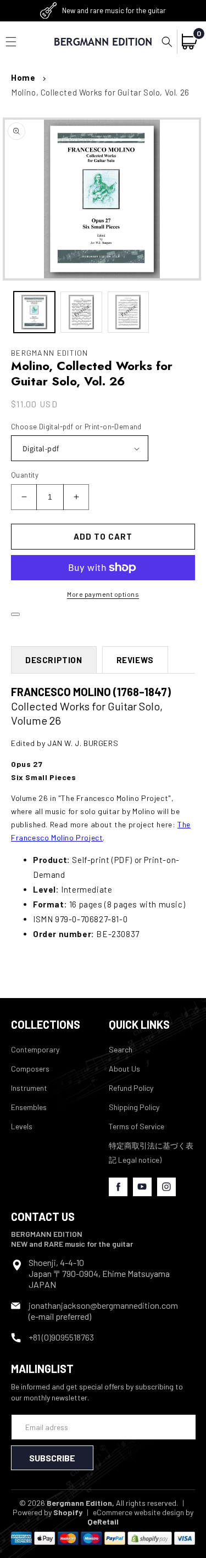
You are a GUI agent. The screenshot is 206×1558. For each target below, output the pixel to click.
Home (23, 77)
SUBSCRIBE (52, 1458)
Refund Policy (131, 1087)
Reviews (135, 660)
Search (120, 1049)
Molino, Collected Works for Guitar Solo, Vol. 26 (100, 92)
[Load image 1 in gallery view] (34, 312)
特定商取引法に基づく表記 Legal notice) (151, 1152)
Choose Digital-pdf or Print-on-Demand (76, 426)
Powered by (47, 1512)
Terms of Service (136, 1126)
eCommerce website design (138, 1512)
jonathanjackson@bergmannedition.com (103, 1305)
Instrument (29, 1087)
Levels (21, 1126)
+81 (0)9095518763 (61, 1337)
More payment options (103, 594)
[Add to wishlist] (15, 614)
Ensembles (29, 1107)
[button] (167, 42)
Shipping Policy (134, 1107)
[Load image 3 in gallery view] (128, 312)
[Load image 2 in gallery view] (81, 312)
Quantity (24, 474)
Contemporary (35, 1049)
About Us (124, 1068)
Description (53, 660)
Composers (30, 1068)
